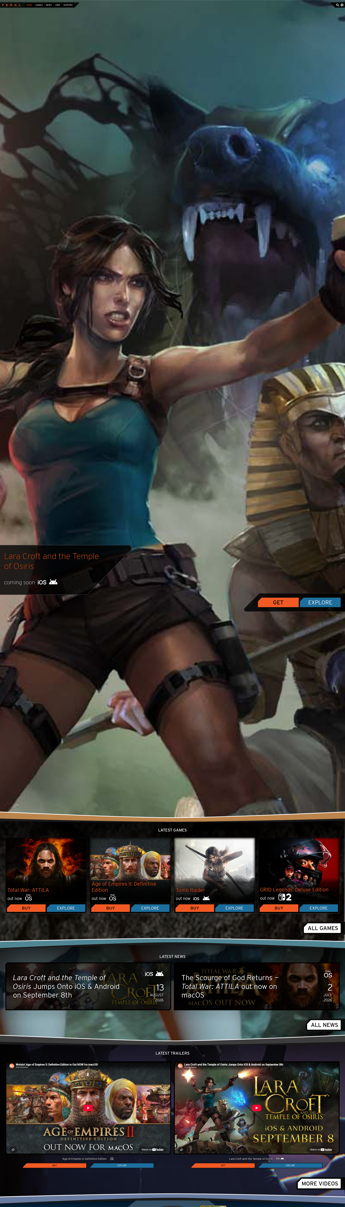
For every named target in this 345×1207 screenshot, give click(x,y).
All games (323, 928)
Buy (26, 908)
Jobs (57, 5)
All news (324, 1025)
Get (278, 602)
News (49, 5)
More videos (320, 1183)
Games (39, 5)
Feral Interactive (11, 5)
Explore (320, 602)
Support (68, 5)
